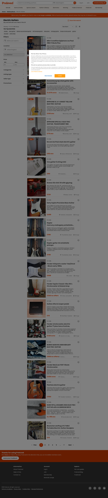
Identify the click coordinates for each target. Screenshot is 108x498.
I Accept (60, 75)
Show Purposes (48, 75)
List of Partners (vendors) (36, 71)
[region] (54, 65)
